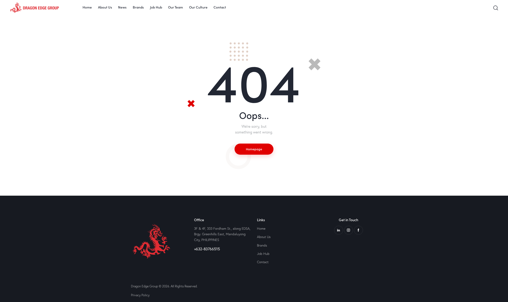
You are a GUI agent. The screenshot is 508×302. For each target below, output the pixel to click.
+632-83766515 (207, 249)
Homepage (254, 149)
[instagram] (348, 230)
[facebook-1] (358, 230)
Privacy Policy (140, 295)
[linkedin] (338, 230)
